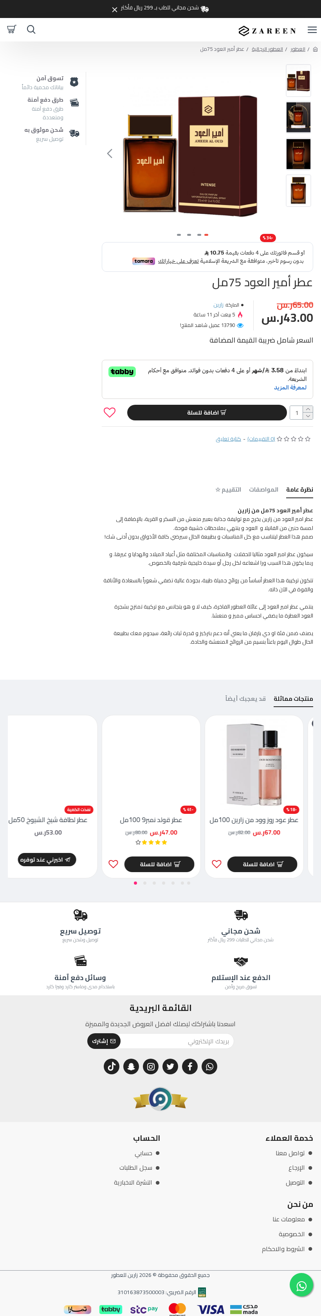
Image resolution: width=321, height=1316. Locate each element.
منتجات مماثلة (293, 699)
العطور (297, 49)
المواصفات (263, 490)
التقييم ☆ (228, 490)
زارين (218, 304)
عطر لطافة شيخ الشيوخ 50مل (57, 820)
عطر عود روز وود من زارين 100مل (263, 820)
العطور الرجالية (267, 49)
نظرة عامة (299, 490)
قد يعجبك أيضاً (245, 699)
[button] (272, 153)
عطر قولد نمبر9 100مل (161, 820)
